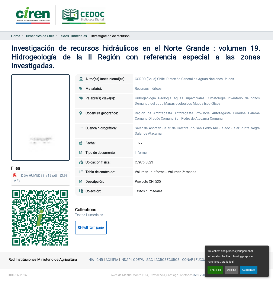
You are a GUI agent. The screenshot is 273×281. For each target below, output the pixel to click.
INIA (91, 260)
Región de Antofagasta (154, 113)
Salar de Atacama (148, 133)
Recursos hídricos (148, 89)
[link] (40, 178)
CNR (99, 260)
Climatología (217, 98)
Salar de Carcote (176, 128)
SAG (149, 260)
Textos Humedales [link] (73, 36)
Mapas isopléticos (206, 104)
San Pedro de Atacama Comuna (198, 118)
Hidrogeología (146, 98)
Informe (141, 153)
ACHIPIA (112, 260)
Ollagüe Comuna (161, 118)
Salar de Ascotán (149, 128)
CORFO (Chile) (146, 79)
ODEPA (138, 260)
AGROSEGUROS (167, 260)
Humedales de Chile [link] (39, 36)
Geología (166, 98)
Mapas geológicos (178, 104)
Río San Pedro (201, 128)
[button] (89, 215)
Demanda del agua (149, 104)
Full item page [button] (92, 227)
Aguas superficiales (190, 98)
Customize (248, 269)
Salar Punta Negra (245, 128)
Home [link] (15, 36)
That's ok (215, 269)
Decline (231, 269)
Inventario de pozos (244, 98)
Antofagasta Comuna (230, 113)
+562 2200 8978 (203, 275)
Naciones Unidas (221, 79)
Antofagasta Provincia (193, 113)
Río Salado (222, 128)
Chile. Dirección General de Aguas (183, 79)
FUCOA (201, 260)
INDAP (126, 260)
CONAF (187, 260)
